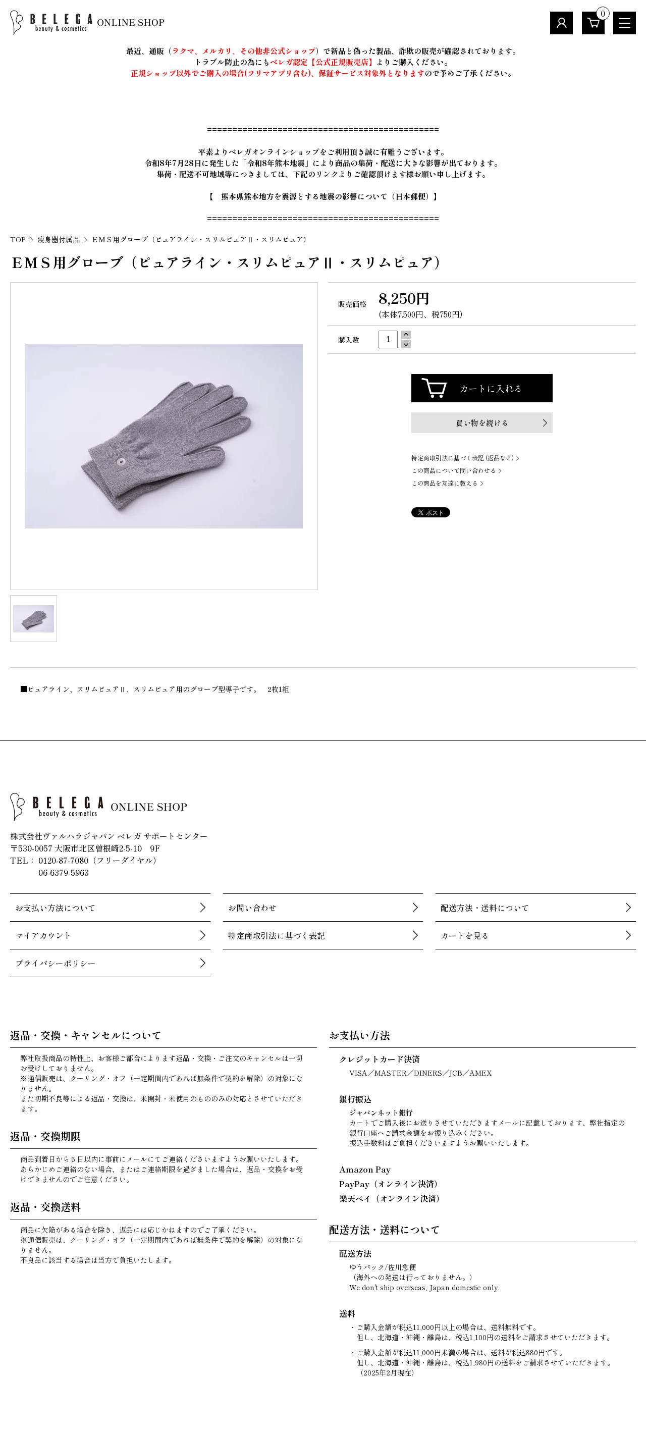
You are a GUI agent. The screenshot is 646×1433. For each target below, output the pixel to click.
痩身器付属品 (58, 239)
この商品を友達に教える (444, 483)
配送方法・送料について (485, 907)
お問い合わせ (252, 907)
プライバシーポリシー (55, 963)
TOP (18, 239)
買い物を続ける (482, 422)
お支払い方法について (55, 907)
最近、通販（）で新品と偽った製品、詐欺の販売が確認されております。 (323, 50)
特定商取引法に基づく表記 (276, 935)
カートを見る (465, 935)
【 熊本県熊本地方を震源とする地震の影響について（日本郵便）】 (323, 196)
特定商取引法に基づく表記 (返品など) (462, 457)
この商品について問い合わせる (453, 470)
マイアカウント (43, 935)
